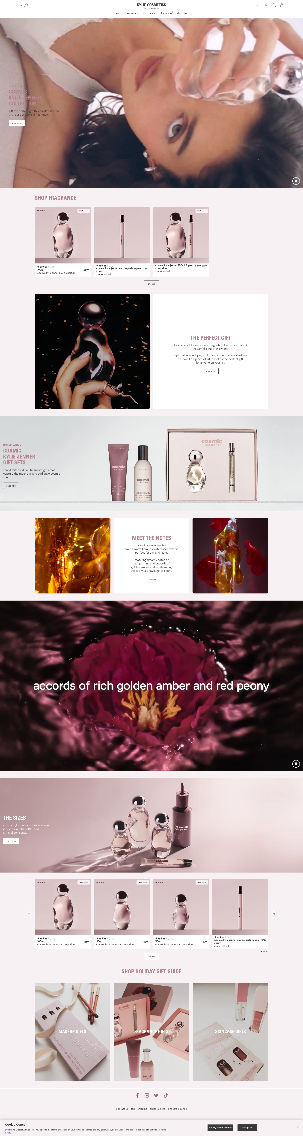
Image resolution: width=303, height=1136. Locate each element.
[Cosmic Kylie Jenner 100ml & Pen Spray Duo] (181, 235)
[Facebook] (137, 1096)
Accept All (247, 1127)
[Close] (297, 1127)
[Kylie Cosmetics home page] (151, 6)
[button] (274, 5)
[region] (151, 1128)
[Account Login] (266, 5)
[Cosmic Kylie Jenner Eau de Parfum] (63, 235)
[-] (92, 351)
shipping (142, 1108)
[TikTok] (165, 1096)
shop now (16, 123)
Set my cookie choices (220, 1127)
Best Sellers (131, 13)
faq (133, 1108)
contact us (122, 1108)
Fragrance (166, 13)
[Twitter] (156, 1096)
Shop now (210, 371)
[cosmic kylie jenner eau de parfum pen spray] (122, 235)
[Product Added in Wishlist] (258, 5)
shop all (151, 283)
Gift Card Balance (177, 1108)
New (117, 13)
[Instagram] (147, 1096)
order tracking (157, 1108)
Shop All (151, 956)
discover (182, 13)
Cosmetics (149, 13)
